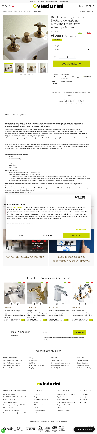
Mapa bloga (54, 421)
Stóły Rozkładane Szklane (11, 365)
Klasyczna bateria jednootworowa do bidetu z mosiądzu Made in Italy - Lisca (82, 313)
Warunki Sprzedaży (62, 399)
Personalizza (47, 235)
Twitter (84, 402)
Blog (35, 397)
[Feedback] (10, 6)
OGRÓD (80, 358)
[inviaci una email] (3, 6)
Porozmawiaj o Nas (39, 410)
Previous (5, 38)
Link (46, 339)
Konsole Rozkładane (9, 368)
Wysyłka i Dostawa (62, 397)
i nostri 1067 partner (18, 207)
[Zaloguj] (83, 6)
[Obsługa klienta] (6, 6)
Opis (7, 114)
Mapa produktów (34, 421)
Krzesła (54, 358)
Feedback (37, 394)
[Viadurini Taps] (87, 77)
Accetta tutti (76, 235)
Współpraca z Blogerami (41, 399)
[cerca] (80, 6)
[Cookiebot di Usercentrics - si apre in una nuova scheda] (76, 197)
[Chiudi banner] (89, 197)
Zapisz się (80, 332)
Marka (36, 413)
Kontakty (36, 402)
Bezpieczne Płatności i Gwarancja (67, 405)
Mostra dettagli (81, 229)
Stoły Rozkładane (10, 358)
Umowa (59, 407)
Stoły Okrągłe (33, 360)
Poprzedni (82, 11)
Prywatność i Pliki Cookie (64, 410)
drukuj (72, 95)
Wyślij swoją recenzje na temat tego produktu (76, 92)
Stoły (31, 358)
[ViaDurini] (48, 5)
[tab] (7, 114)
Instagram (85, 397)
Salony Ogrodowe (82, 363)
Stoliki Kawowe (33, 363)
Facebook (85, 394)
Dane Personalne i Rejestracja (66, 394)
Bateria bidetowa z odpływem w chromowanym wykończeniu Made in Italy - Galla (59, 313)
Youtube (84, 399)
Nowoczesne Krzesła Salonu (59, 365)
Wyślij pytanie (19, 114)
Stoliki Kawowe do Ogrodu (85, 368)
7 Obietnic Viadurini (39, 405)
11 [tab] (34, 76)
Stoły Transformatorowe (36, 365)
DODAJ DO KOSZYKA (71, 64)
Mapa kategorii (45, 421)
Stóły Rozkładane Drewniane (12, 363)
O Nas (36, 407)
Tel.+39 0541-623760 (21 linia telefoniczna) (16, 397)
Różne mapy (62, 421)
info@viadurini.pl (8, 407)
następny (89, 11)
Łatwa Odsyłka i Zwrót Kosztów (66, 402)
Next (45, 38)
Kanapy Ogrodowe (83, 365)
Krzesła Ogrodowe (56, 368)
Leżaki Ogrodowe (82, 360)
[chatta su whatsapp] (3, 431)
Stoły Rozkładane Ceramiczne (12, 360)
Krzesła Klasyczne (56, 360)
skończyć (56, 46)
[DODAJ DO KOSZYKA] (57, 304)
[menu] (94, 6)
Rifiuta (21, 235)
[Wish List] (17, 304)
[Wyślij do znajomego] (66, 101)
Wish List (57, 92)
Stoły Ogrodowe (34, 368)
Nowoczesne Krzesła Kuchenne (60, 363)
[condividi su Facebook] (76, 101)
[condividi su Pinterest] (81, 101)
